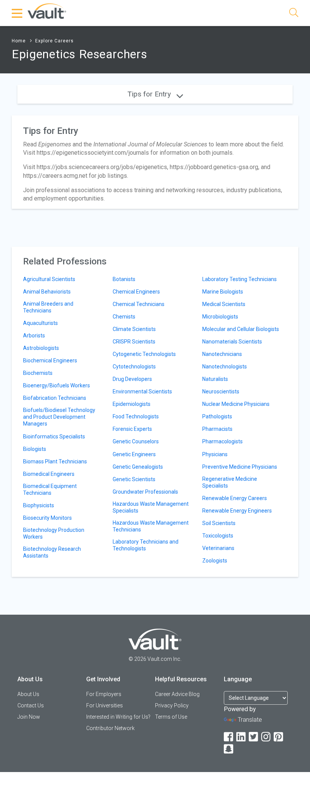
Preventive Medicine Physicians (239, 467)
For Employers (103, 694)
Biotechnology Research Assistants (52, 552)
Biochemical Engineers (50, 360)
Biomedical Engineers (48, 474)
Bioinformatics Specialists (54, 436)
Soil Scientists (219, 523)
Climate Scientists (134, 329)
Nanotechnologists (224, 367)
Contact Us (30, 705)
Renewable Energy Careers (234, 498)
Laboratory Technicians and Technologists (145, 545)
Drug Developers (132, 379)
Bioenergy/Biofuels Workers (56, 385)
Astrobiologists (41, 348)
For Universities (104, 705)
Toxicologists (217, 536)
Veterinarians (218, 548)
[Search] (293, 13)
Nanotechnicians (222, 354)
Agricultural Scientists (49, 279)
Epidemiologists (131, 404)
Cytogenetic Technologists (144, 354)
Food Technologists (136, 416)
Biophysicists (38, 505)
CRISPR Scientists (134, 342)
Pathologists (217, 416)
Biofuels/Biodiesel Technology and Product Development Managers (59, 417)
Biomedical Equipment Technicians (50, 489)
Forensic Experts (132, 429)
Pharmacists (217, 429)
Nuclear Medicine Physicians (236, 404)
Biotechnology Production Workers (53, 533)
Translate (250, 719)
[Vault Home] (47, 10)
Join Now (28, 717)
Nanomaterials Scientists (232, 342)
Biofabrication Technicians (54, 398)
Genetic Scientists (134, 479)
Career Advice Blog (177, 694)
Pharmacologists (222, 441)
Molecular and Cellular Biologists (240, 329)
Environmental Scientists (142, 391)
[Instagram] (266, 737)
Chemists (124, 317)
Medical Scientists (223, 304)
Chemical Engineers (136, 292)
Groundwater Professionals (145, 492)
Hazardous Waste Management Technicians (151, 526)
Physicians (215, 454)
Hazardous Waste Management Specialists (151, 507)
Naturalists (215, 379)
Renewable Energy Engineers (237, 511)
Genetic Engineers (134, 454)
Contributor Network (110, 728)
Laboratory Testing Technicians (239, 279)
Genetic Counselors (136, 441)
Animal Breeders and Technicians (48, 307)
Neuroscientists (220, 391)
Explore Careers (54, 41)
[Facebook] (229, 737)
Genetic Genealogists (138, 467)
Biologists (34, 449)
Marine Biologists (222, 292)
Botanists (124, 279)
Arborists (34, 335)
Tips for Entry (150, 94)
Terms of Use (171, 717)
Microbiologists (220, 317)
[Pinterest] (279, 737)
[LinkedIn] (241, 737)
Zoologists (214, 561)
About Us (28, 694)
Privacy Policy (172, 705)
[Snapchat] (229, 749)
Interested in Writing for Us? (118, 717)
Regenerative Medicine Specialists (229, 482)
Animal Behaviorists (47, 292)
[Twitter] (254, 737)
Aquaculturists (40, 323)
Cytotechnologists (134, 367)
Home (19, 41)
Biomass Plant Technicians (55, 461)
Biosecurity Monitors (47, 518)
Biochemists (38, 373)
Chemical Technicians (138, 304)
